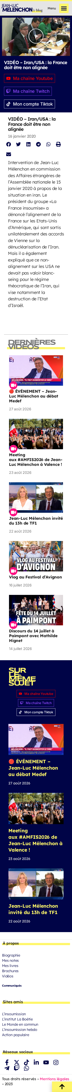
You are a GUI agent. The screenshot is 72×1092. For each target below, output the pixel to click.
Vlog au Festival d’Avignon (35, 576)
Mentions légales (54, 1079)
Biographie (11, 955)
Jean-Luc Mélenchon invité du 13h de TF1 (36, 521)
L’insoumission (14, 1014)
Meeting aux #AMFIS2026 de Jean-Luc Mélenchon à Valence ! (35, 459)
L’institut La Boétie (17, 1019)
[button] (64, 8)
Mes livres (10, 965)
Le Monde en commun (20, 1024)
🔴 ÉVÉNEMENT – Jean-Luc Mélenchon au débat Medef (33, 396)
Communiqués (12, 985)
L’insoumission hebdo (19, 1029)
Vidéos (7, 976)
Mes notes (10, 960)
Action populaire (15, 1034)
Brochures (10, 971)
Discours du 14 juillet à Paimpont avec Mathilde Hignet (33, 635)
